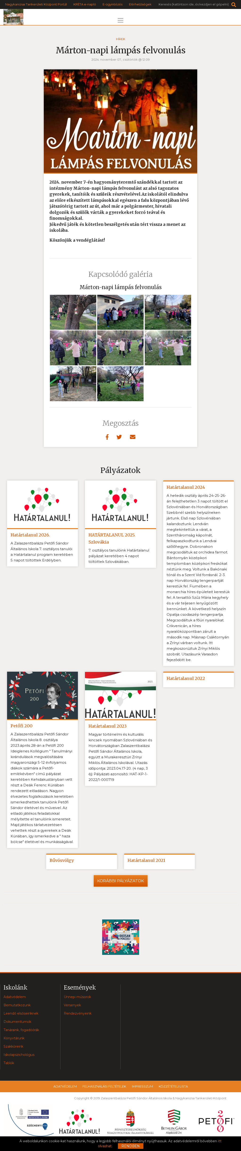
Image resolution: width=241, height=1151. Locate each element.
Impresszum (142, 1086)
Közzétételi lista (173, 1086)
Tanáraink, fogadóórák (21, 1030)
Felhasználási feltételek (104, 1086)
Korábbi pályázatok (120, 880)
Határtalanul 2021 (146, 860)
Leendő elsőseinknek (21, 1013)
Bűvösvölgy (62, 860)
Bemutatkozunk (17, 1005)
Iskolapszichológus (19, 1055)
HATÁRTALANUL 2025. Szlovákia (111, 538)
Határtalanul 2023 (107, 726)
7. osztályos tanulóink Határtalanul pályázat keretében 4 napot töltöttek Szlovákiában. (118, 556)
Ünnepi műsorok (77, 997)
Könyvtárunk (14, 1038)
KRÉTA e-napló (84, 4)
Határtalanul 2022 (186, 678)
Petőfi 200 (21, 726)
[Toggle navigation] (120, 20)
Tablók (9, 1063)
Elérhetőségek (140, 4)
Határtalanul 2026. (30, 535)
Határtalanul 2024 (186, 487)
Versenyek (72, 1005)
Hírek (120, 39)
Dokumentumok (17, 1022)
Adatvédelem (15, 997)
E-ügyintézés (112, 4)
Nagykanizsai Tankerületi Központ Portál (36, 4)
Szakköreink (13, 1046)
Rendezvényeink (78, 1013)
